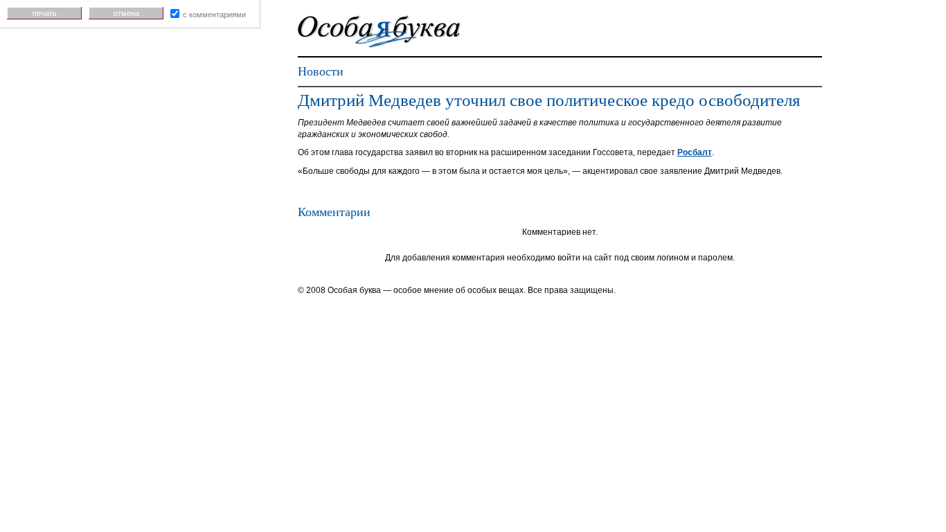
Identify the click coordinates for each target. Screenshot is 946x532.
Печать (45, 13)
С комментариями (214, 14)
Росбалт (694, 152)
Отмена (126, 13)
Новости (320, 71)
